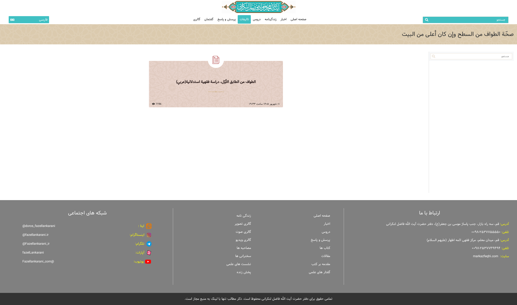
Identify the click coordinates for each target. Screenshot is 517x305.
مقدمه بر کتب (320, 264)
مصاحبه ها (244, 248)
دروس (257, 19)
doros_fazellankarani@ (38, 226)
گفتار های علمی (319, 272)
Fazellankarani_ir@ (35, 244)
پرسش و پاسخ (227, 19)
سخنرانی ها (243, 256)
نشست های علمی (238, 264)
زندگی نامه (243, 215)
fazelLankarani (33, 252)
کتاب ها (325, 248)
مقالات (325, 256)
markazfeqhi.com (485, 256)
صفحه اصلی (298, 19)
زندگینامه (270, 19)
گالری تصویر (243, 224)
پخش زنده (244, 272)
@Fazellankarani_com (38, 261)
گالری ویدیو (243, 240)
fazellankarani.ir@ (35, 235)
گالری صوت (243, 232)
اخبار (284, 19)
